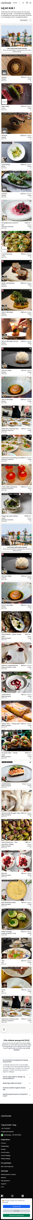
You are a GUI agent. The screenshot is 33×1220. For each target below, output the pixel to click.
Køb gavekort (5, 1181)
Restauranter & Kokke (8, 1174)
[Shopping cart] (27, 2)
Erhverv (3, 1143)
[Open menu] (30, 2)
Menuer (3, 1178)
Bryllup (3, 1149)
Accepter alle (16, 1206)
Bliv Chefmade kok (7, 1167)
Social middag (5, 1156)
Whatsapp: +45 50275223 (12, 1135)
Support (3, 1184)
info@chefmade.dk (7, 1132)
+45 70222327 (5, 1128)
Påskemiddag (5, 1159)
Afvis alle (16, 1211)
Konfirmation (5, 1152)
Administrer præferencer (16, 1215)
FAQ (2, 1187)
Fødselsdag (5, 1146)
